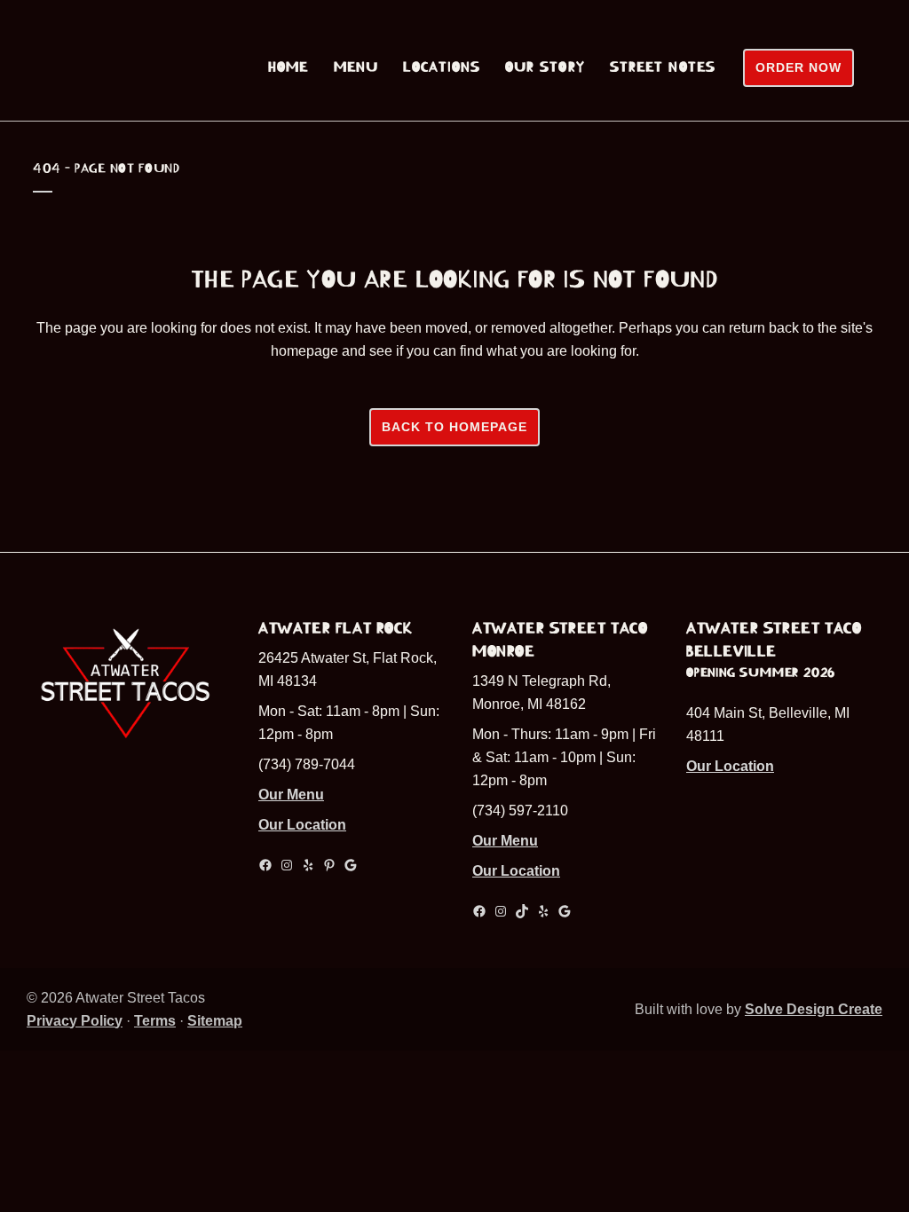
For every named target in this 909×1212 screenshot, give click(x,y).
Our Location (302, 824)
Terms (155, 1020)
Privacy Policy (75, 1020)
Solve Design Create (813, 1009)
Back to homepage (454, 427)
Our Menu (291, 794)
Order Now (798, 67)
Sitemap (214, 1020)
